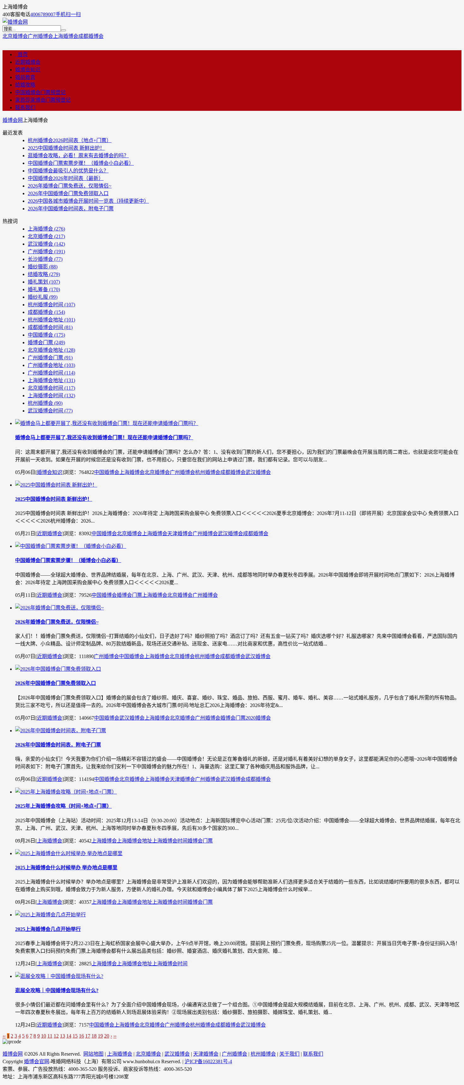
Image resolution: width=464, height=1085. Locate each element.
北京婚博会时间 (51, 388)
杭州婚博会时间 (51, 304)
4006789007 (43, 14)
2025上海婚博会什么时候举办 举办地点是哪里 (66, 867)
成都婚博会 (91, 36)
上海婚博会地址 (51, 380)
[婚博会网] (15, 22)
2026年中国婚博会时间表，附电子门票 (71, 208)
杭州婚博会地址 (51, 319)
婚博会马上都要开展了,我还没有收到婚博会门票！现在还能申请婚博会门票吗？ (104, 437)
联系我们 (25, 107)
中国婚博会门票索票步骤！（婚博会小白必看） (81, 163)
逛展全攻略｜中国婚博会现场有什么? (56, 990)
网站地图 (93, 1054)
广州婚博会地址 (51, 365)
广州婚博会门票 (50, 357)
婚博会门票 (46, 342)
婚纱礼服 (42, 297)
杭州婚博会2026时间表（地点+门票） (69, 140)
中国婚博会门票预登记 (40, 92)
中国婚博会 (46, 335)
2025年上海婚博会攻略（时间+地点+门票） (63, 806)
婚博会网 (13, 120)
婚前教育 (25, 77)
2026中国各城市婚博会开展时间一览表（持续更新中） (88, 201)
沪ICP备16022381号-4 (208, 1061)
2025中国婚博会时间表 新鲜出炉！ (66, 148)
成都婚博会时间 (50, 327)
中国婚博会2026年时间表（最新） (66, 178)
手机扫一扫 (68, 14)
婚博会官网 (36, 1061)
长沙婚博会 (45, 259)
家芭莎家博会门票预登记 (43, 100)
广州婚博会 (40, 36)
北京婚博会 (15, 36)
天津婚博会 (180, 533)
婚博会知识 (27, 69)
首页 (21, 54)
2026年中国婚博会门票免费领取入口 (68, 193)
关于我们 (289, 1054)
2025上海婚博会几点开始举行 (48, 929)
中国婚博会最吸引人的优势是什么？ (68, 170)
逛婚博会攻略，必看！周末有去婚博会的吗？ (78, 155)
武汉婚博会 (46, 244)
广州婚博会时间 (51, 372)
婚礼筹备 (44, 289)
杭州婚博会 (45, 403)
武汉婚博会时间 (50, 410)
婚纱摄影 (42, 266)
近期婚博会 (27, 62)
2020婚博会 (258, 718)
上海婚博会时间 (51, 395)
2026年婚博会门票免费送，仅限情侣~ (69, 186)
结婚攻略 (25, 84)
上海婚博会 (65, 36)
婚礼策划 (44, 282)
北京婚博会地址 (51, 350)
